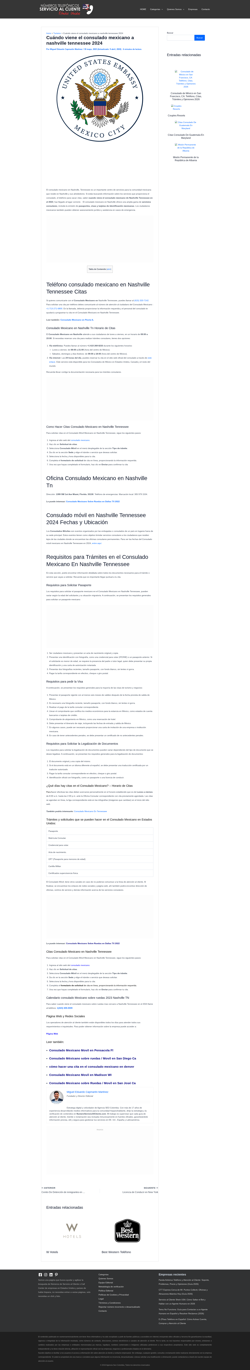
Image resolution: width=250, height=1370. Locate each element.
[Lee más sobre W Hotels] (72, 1230)
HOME (143, 9)
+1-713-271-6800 (54, 308)
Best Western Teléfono (116, 1252)
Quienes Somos (174, 9)
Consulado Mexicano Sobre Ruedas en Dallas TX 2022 (93, 501)
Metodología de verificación (111, 1286)
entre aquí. (97, 543)
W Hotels (52, 1252)
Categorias (155, 9)
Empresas (192, 9)
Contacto (206, 9)
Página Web (52, 1034)
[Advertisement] (99, 165)
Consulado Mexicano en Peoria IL (77, 320)
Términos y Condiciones (110, 1303)
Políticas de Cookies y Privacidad (114, 1295)
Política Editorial (106, 1291)
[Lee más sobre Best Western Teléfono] (128, 1230)
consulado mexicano (80, 440)
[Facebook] (40, 1274)
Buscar (170, 33)
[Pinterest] (56, 1274)
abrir (109, 269)
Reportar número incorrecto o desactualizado (119, 1307)
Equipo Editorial (106, 1282)
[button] (161, 9)
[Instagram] (45, 1274)
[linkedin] (51, 1274)
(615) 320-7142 (141, 300)
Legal (101, 1299)
